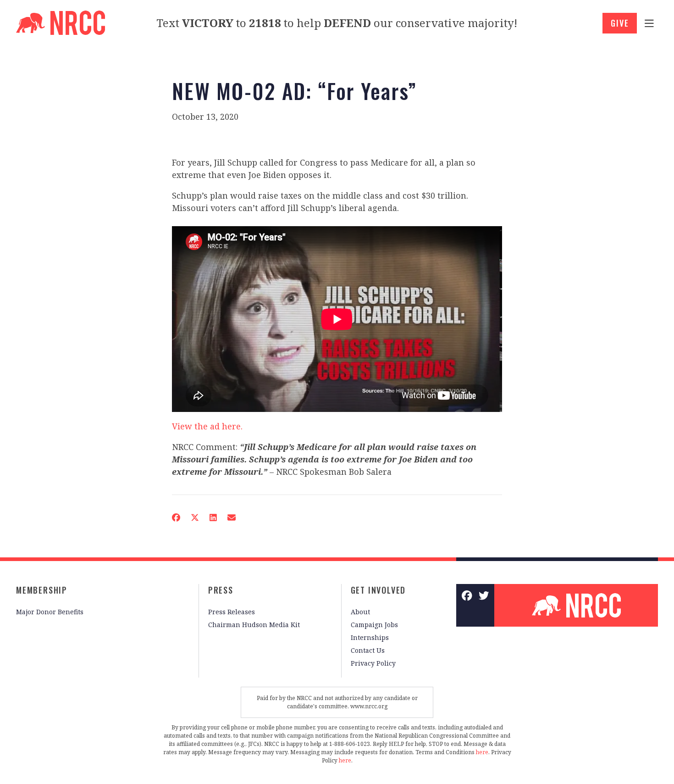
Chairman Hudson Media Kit (254, 624)
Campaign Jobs (374, 624)
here (482, 752)
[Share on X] (195, 517)
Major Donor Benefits (49, 611)
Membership (41, 590)
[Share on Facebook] (176, 517)
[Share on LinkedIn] (213, 517)
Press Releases (231, 611)
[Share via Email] (231, 517)
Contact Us (368, 650)
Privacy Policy (373, 663)
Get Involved (378, 590)
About (360, 611)
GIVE (620, 23)
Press (220, 590)
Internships (370, 637)
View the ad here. (207, 426)
